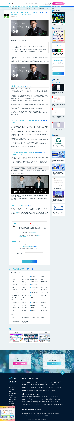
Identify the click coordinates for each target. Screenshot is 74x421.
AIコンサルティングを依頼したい (55, 405)
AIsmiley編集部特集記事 (35, 317)
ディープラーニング (14, 212)
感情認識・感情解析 (25, 282)
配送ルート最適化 (14, 297)
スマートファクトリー (25, 290)
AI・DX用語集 (11, 403)
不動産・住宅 (33, 304)
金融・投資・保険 (14, 312)
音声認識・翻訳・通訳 (25, 279)
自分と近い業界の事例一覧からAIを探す (33, 409)
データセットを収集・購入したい (47, 396)
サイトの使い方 (47, 0)
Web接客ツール (14, 289)
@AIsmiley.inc (33, 232)
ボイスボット (14, 279)
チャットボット (43, 278)
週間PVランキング (55, 82)
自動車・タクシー (34, 308)
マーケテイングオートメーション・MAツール (45, 292)
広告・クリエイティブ (15, 295)
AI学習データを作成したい (36, 402)
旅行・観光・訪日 (14, 308)
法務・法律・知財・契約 (25, 308)
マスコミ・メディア (25, 304)
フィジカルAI (24, 382)
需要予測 (28, 382)
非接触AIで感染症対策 (50, 402)
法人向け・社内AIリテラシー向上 (38, 404)
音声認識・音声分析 (25, 385)
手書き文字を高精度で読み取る (48, 404)
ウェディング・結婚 (34, 302)
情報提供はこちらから (54, 0)
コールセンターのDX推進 (43, 398)
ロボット (32, 294)
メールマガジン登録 (12, 393)
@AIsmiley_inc (30, 233)
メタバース (33, 289)
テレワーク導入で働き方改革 (26, 402)
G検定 (20, 241)
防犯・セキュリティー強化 (54, 401)
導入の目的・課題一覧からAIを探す (32, 394)
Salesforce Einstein (34, 287)
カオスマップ (43, 317)
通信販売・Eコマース (34, 310)
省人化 (32, 295)
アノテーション (24, 284)
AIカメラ (49, 390)
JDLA (17, 241)
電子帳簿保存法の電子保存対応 (27, 396)
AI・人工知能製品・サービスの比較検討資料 (25, 319)
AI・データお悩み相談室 (16, 321)
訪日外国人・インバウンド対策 (27, 399)
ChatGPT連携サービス (37, 381)
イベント (51, 6)
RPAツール (23, 287)
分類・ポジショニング (58, 387)
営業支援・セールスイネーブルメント (33, 398)
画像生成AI (42, 276)
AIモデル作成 (33, 282)
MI (12, 290)
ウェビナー (62, 6)
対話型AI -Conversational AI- (48, 382)
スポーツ (13, 304)
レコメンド (23, 294)
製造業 (13, 310)
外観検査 (23, 281)
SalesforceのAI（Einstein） (50, 387)
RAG (12, 278)
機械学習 (42, 290)
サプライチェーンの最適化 (45, 405)
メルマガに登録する (22, 236)
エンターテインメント (15, 302)
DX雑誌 (13, 317)
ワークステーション (39, 390)
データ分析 (61, 385)
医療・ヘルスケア (24, 305)
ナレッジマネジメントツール (57, 396)
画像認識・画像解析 (34, 279)
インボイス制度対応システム (37, 396)
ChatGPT (32, 274)
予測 (41, 294)
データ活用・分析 (34, 290)
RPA (37, 387)
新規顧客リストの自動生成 (26, 401)
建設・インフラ (43, 307)
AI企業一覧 (11, 401)
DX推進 (23, 278)
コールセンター (43, 302)
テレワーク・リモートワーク (35, 292)
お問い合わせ (11, 391)
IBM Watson (43, 387)
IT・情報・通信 (24, 302)
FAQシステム (45, 390)
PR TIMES (15, 219)
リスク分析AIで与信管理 (25, 405)
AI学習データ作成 (34, 284)
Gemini (42, 274)
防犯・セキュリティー (25, 312)
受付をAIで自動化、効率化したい (27, 404)
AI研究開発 (33, 276)
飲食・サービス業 (24, 307)
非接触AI (23, 297)
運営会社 (10, 385)
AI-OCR (13, 281)
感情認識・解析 (42, 384)
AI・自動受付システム (51, 388)
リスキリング (44, 381)
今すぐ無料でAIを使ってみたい (58, 399)
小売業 (42, 305)
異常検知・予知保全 (34, 281)
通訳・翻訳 (45, 388)
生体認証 (53, 390)
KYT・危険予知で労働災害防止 (48, 399)
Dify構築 (55, 382)
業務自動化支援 (24, 388)
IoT (12, 286)
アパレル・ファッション (16, 307)
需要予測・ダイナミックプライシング (45, 282)
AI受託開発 (35, 382)
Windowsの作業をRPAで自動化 (58, 404)
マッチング (13, 294)
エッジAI (42, 284)
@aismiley (39, 235)
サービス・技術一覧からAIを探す (31, 378)
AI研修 (53, 381)
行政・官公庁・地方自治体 (45, 308)
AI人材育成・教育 (14, 284)
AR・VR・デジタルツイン (45, 289)
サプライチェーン (24, 289)
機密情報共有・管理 (25, 390)
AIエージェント (14, 274)
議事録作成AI (24, 384)
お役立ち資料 (56, 6)
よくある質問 (11, 389)
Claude (13, 276)
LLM (22, 276)
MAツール (41, 388)
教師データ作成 (54, 384)
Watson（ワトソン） (44, 287)
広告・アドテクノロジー (35, 307)
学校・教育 (33, 305)
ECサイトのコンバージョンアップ (38, 399)
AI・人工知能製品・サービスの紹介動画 (25, 322)
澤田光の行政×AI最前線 (25, 317)
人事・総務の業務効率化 (51, 398)
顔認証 (42, 279)
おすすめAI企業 (33, 278)
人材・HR (13, 305)
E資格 (42, 286)
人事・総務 (42, 304)
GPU (32, 297)
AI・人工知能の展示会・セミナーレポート (35, 319)
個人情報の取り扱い (12, 387)
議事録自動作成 (43, 295)
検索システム (14, 282)
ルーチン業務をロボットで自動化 (36, 401)
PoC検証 (13, 287)
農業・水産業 (24, 310)
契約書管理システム (32, 390)
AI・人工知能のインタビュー (16, 319)
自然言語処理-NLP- (44, 281)
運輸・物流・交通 (44, 310)
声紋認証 (57, 388)
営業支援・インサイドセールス (26, 295)
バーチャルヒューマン (30, 384)
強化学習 (23, 292)
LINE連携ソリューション (45, 401)
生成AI (23, 274)
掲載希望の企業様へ (62, 0)
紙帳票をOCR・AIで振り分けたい (35, 405)
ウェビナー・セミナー (44, 318)
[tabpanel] (58, 18)
